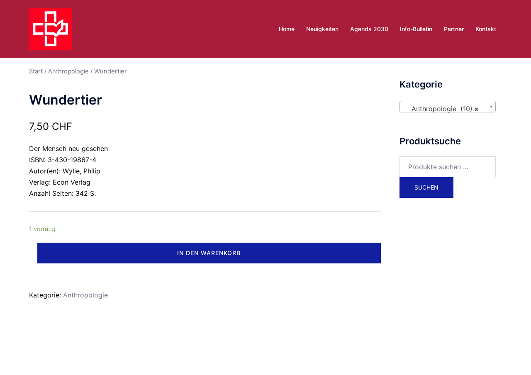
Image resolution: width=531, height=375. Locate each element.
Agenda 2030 (369, 28)
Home (287, 28)
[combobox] (447, 106)
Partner (454, 28)
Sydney (206, 348)
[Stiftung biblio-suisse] (50, 28)
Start (36, 71)
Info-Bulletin (416, 28)
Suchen (426, 187)
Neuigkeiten (322, 28)
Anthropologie (68, 71)
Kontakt (485, 28)
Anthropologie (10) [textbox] (445, 109)
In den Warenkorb (209, 252)
